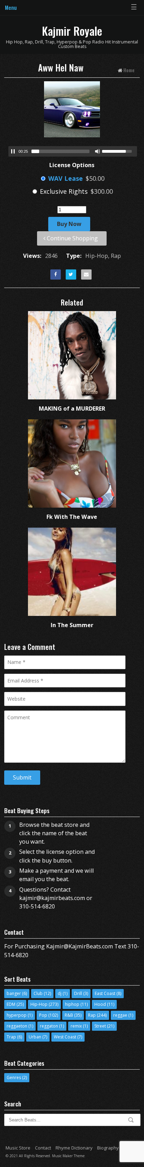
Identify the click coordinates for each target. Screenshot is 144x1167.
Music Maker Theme (68, 1155)
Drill (78, 993)
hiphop (72, 1004)
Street (100, 1026)
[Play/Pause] (13, 151)
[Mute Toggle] (97, 151)
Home (129, 70)
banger (14, 993)
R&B (69, 1015)
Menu (11, 7)
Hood (100, 1004)
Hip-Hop (39, 1004)
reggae (120, 1015)
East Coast (105, 993)
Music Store (18, 1148)
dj (60, 993)
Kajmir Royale (72, 30)
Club (38, 993)
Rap (92, 1015)
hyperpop (17, 1015)
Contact (43, 1148)
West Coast (65, 1037)
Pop (43, 1015)
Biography (108, 1148)
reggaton (49, 1026)
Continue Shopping (71, 238)
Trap (11, 1037)
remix (76, 1026)
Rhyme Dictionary (74, 1148)
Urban (35, 1037)
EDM (11, 1004)
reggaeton (17, 1026)
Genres (14, 1077)
